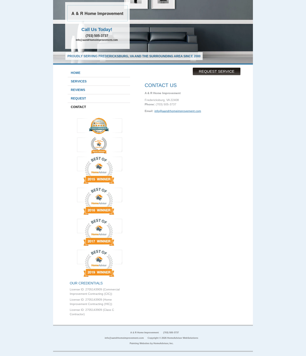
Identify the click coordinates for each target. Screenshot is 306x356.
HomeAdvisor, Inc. (163, 343)
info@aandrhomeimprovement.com (97, 40)
